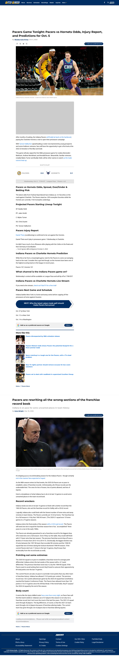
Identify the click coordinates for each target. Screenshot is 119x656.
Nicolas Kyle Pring (21, 39)
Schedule (36, 2)
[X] (108, 2)
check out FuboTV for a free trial (45, 285)
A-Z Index (42, 645)
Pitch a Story (20, 642)
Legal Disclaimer (97, 642)
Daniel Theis (20, 235)
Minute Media (13, 650)
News (23, 2)
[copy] (26, 43)
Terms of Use (60, 642)
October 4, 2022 (42, 249)
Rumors (29, 2)
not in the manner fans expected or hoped (30, 478)
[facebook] (104, 2)
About (18, 639)
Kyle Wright (19, 411)
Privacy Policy (44, 642)
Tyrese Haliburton (25, 144)
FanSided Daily (97, 639)
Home (18, 386)
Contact (58, 639)
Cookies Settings (62, 645)
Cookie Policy (79, 642)
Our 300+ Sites (80, 639)
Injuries (58, 2)
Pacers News (26, 386)
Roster (52, 2)
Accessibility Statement (24, 645)
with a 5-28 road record (55, 524)
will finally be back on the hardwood (58, 137)
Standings (44, 2)
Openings (42, 639)
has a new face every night (50, 595)
